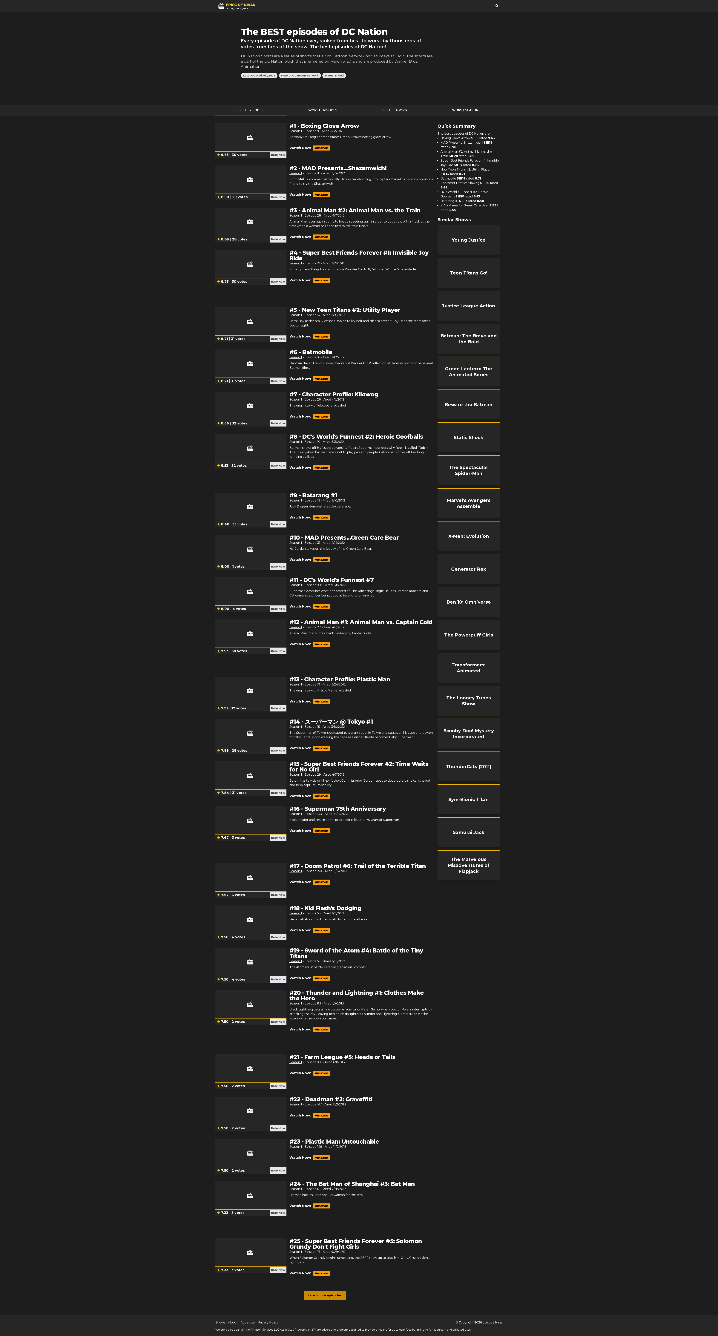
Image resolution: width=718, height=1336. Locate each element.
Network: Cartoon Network (300, 75)
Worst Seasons (466, 110)
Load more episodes (325, 1295)
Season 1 (295, 131)
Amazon (321, 148)
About (233, 1322)
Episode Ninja (493, 1322)
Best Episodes (250, 110)
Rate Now (278, 155)
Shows (220, 1322)
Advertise (248, 1322)
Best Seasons (394, 110)
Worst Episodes (322, 110)
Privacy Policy (268, 1322)
